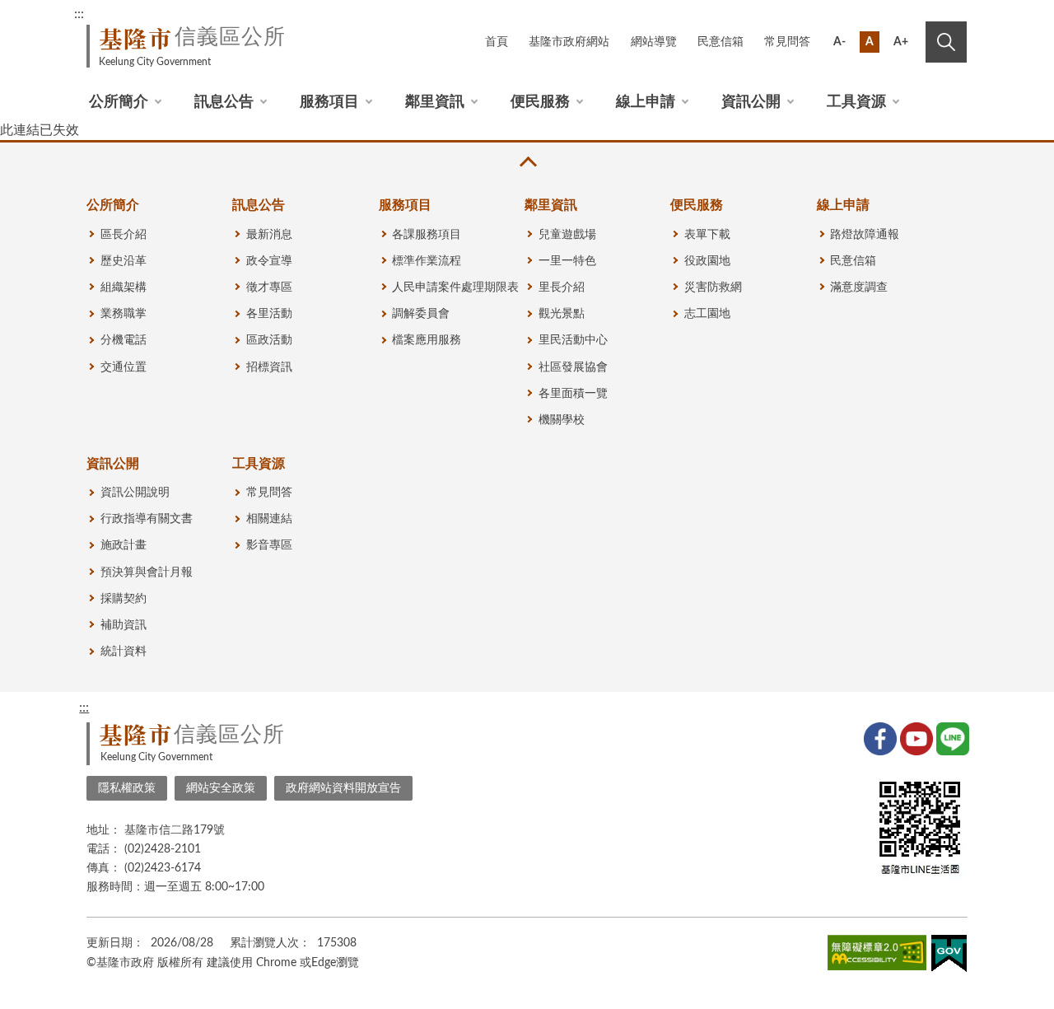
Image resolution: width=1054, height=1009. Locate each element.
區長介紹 (123, 235)
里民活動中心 (573, 340)
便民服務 (540, 102)
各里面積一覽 (573, 393)
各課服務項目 (426, 235)
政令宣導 (269, 261)
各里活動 (269, 314)
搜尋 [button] (946, 42)
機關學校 (562, 420)
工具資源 (856, 102)
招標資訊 (269, 367)
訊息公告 (224, 102)
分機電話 (123, 340)
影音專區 (269, 545)
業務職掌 (123, 314)
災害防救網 (713, 287)
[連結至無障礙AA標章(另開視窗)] (877, 955)
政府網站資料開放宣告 (343, 788)
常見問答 (787, 42)
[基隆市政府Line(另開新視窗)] (951, 737)
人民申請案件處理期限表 (455, 287)
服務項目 (329, 102)
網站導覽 (654, 42)
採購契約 (123, 599)
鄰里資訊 (434, 102)
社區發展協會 (573, 367)
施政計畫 (123, 545)
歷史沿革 (123, 261)
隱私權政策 (127, 788)
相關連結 (269, 519)
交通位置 (123, 367)
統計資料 (123, 651)
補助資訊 (123, 625)
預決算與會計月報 (146, 572)
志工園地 (707, 314)
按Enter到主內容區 (911, 16)
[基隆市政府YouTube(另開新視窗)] (914, 737)
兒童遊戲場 (567, 235)
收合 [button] (527, 162)
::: (79, 14)
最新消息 (269, 235)
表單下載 (707, 235)
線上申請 (645, 102)
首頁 (496, 42)
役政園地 (707, 261)
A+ (900, 42)
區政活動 (269, 340)
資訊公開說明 (135, 492)
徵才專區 (269, 287)
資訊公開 (751, 102)
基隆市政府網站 (569, 42)
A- (839, 42)
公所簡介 (118, 102)
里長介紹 (562, 287)
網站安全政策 (220, 788)
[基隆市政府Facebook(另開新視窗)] (878, 737)
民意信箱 (720, 42)
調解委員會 (421, 314)
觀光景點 (562, 314)
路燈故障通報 (864, 235)
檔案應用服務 (426, 340)
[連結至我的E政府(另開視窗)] (949, 956)
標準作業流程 (426, 261)
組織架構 (123, 287)
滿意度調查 (859, 287)
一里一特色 (567, 261)
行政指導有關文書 (146, 519)
